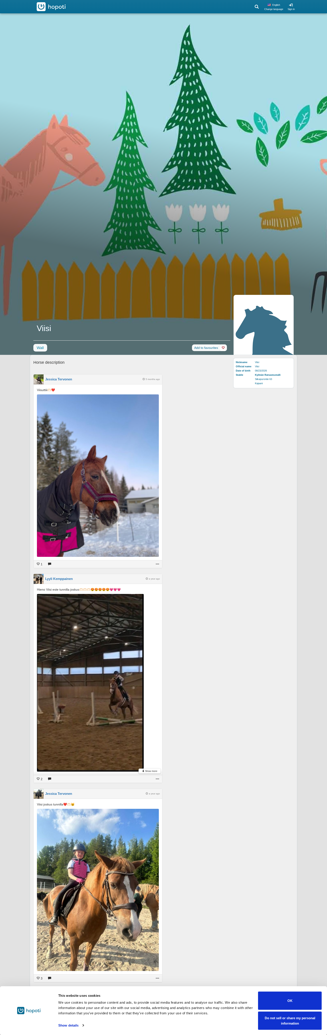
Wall (40, 348)
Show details (68, 1025)
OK (290, 1001)
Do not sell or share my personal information (290, 1020)
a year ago (154, 578)
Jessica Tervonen (58, 379)
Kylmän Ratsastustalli (268, 375)
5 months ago (153, 379)
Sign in (291, 9)
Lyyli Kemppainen (59, 579)
